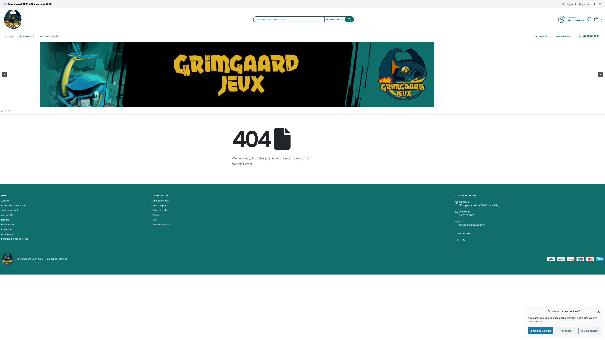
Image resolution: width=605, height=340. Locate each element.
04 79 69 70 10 (591, 36)
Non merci (566, 330)
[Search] (349, 19)
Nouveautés (563, 36)
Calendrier (540, 36)
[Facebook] (595, 4)
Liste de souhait (161, 210)
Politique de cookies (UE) (14, 238)
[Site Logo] (13, 19)
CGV (155, 219)
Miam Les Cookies (541, 330)
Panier (156, 215)
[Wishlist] (589, 19)
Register (584, 4)
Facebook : (457, 240)
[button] (598, 311)
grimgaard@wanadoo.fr (472, 225)
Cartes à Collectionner (13, 205)
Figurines (6, 219)
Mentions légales (161, 224)
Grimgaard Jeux (161, 200)
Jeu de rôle (7, 215)
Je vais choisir (589, 330)
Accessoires (7, 234)
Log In (569, 4)
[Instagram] (600, 4)
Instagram (463, 240)
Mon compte (159, 205)
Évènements (25, 36)
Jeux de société (48, 36)
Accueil (9, 36)
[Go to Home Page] (2, 111)
